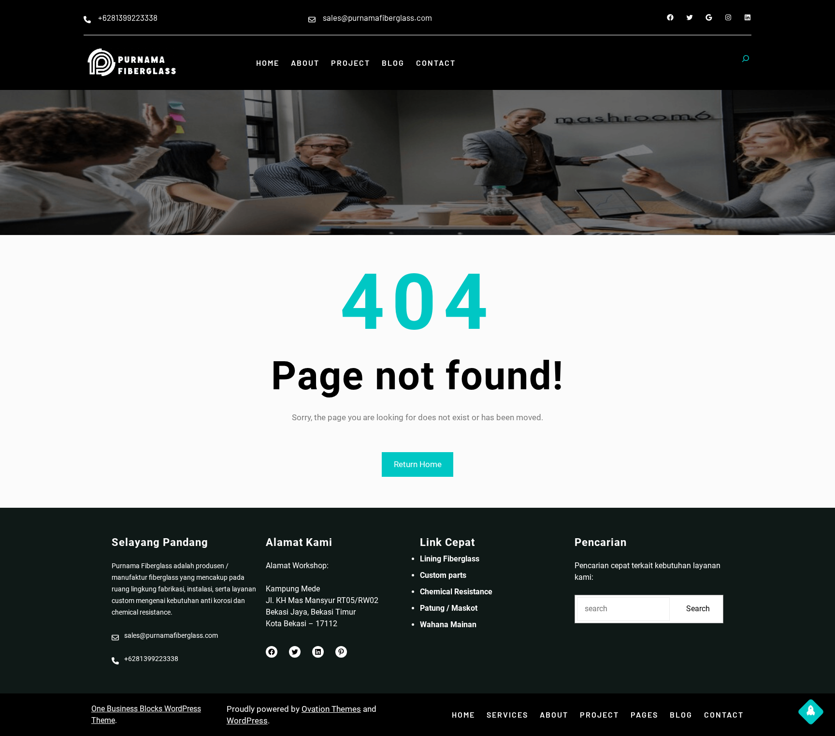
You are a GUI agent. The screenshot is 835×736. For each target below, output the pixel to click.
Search (698, 608)
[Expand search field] (745, 63)
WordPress (247, 720)
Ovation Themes (331, 709)
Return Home (418, 464)
